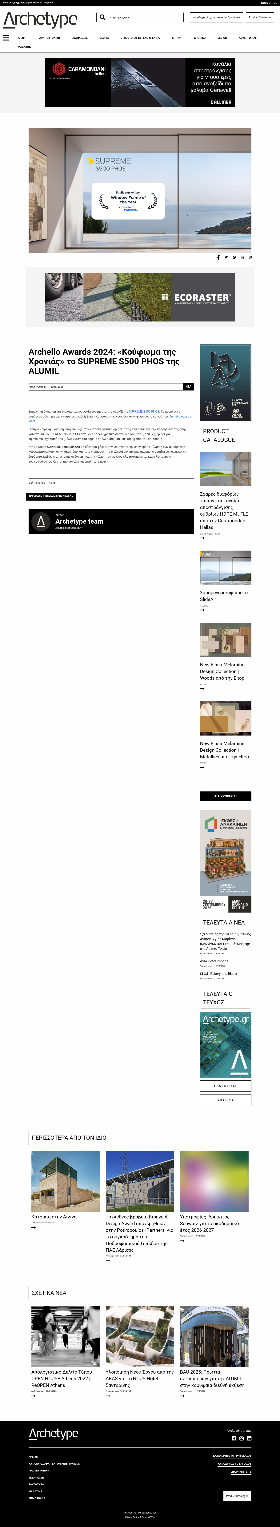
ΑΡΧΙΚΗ (22, 37)
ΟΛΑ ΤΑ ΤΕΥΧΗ (225, 1086)
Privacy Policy (132, 1517)
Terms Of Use (148, 1517)
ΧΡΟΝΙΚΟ (200, 37)
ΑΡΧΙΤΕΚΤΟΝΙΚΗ (49, 37)
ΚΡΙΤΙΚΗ (177, 37)
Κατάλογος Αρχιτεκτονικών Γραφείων (216, 17)
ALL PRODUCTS (225, 796)
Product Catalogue (260, 17)
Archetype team (206, 953)
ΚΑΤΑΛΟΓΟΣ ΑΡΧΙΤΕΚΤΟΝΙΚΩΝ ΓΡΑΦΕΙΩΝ (54, 1463)
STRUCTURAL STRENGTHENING (140, 37)
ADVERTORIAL (248, 37)
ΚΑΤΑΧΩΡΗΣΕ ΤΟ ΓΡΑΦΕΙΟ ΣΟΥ (232, 1455)
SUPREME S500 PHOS (144, 411)
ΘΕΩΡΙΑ (104, 37)
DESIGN (222, 37)
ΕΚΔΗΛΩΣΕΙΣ (80, 37)
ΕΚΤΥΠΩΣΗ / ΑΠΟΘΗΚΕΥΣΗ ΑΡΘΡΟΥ (51, 496)
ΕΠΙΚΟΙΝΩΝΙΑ (37, 1498)
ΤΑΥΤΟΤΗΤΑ (36, 1484)
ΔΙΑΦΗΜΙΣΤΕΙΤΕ (241, 1471)
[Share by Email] (250, 257)
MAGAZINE (24, 46)
